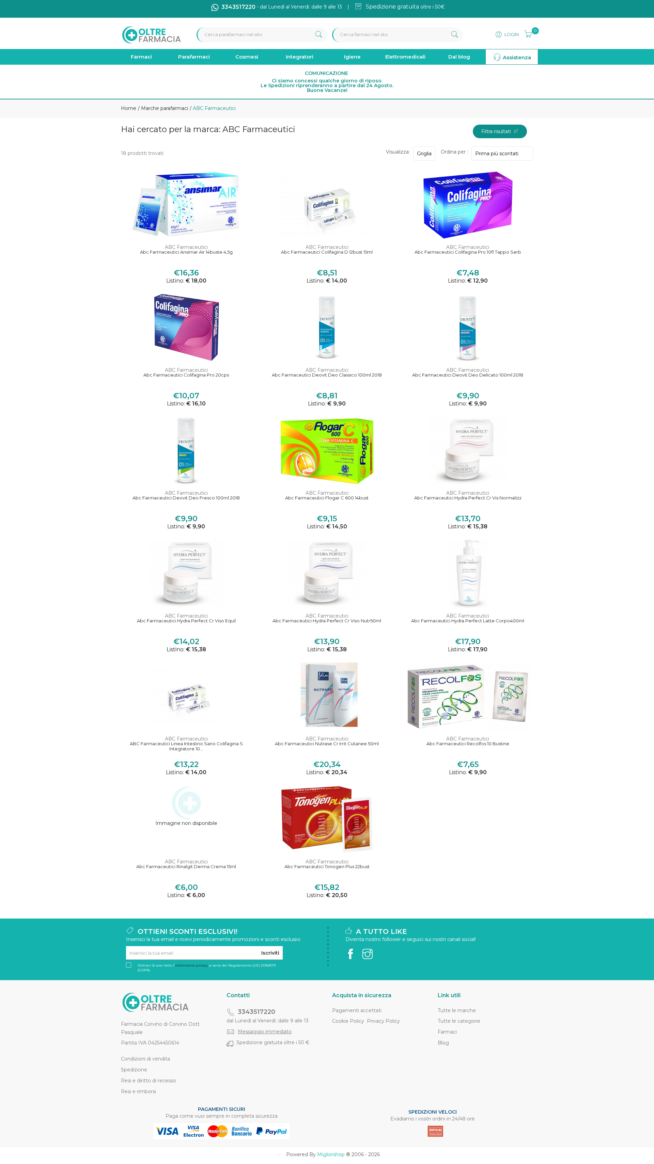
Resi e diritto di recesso (148, 1081)
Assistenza (516, 57)
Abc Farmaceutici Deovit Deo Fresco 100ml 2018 (186, 497)
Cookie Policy (348, 1021)
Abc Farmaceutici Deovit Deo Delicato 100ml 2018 (467, 375)
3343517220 (256, 1012)
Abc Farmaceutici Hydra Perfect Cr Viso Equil (186, 620)
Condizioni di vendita (145, 1059)
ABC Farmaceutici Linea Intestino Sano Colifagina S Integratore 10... (186, 746)
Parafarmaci (194, 56)
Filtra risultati (497, 131)
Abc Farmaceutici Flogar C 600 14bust (327, 497)
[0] (526, 33)
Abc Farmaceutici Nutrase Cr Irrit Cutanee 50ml (327, 743)
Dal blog (459, 56)
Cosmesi (246, 56)
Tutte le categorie (459, 1021)
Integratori (299, 56)
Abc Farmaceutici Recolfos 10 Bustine (467, 743)
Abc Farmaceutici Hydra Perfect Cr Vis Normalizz (467, 497)
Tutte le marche (457, 1010)
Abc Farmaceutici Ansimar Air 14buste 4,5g (186, 252)
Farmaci (141, 56)
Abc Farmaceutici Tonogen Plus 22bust (327, 866)
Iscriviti (270, 953)
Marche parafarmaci (164, 108)
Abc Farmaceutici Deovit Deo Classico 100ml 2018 (327, 375)
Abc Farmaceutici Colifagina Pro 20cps (186, 375)
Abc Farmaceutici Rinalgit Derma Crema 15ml (186, 866)
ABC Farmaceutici (186, 247)
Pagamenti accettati (357, 1010)
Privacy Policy (383, 1021)
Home (128, 108)
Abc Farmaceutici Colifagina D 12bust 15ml (327, 252)
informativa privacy (191, 965)
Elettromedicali (405, 56)
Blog (443, 1043)
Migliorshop (331, 1154)
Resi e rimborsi (138, 1091)
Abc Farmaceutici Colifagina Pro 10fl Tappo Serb (468, 252)
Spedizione (134, 1070)
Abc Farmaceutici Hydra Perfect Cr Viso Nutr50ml (326, 620)
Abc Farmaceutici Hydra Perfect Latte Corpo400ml (467, 620)
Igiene (352, 56)
